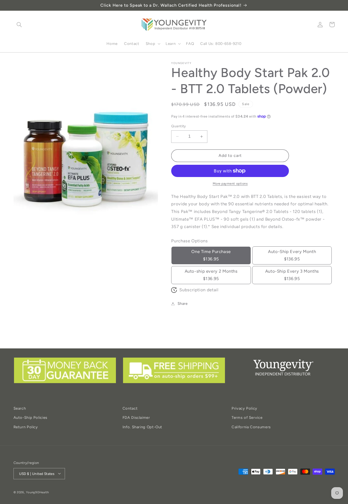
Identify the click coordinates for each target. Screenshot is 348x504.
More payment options (230, 183)
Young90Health (37, 492)
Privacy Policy (244, 408)
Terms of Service (247, 417)
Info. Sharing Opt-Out (142, 427)
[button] (19, 24)
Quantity (178, 126)
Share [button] (183, 303)
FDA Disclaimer (136, 417)
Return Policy (26, 427)
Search (20, 408)
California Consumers (251, 427)
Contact (130, 408)
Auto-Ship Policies (30, 417)
